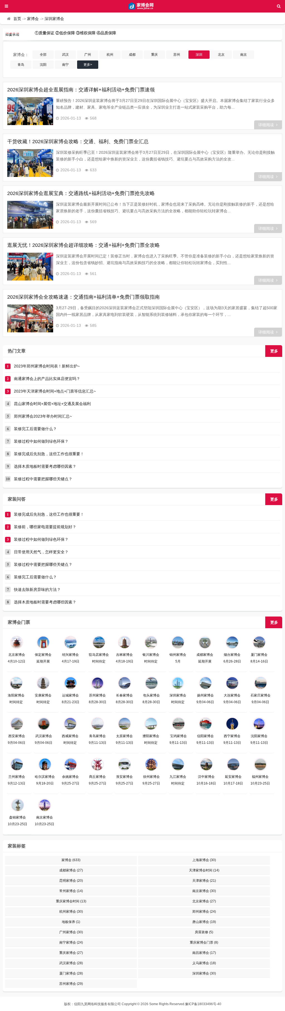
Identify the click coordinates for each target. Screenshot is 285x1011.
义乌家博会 (204, 963)
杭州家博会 (71, 911)
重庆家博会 (71, 953)
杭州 (110, 55)
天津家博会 (204, 881)
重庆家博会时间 (71, 901)
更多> (87, 65)
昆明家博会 (71, 881)
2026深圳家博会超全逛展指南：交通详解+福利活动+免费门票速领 (81, 89)
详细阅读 (266, 125)
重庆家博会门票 (204, 942)
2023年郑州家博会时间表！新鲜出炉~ (47, 366)
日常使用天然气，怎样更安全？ (41, 552)
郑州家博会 (204, 911)
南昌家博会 (204, 953)
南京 (243, 55)
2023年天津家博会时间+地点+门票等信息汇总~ (55, 391)
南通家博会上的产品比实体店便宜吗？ (47, 378)
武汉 (65, 55)
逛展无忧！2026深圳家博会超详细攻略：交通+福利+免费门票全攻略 (83, 245)
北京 (221, 55)
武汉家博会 (71, 963)
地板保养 (71, 922)
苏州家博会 (71, 984)
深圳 (199, 55)
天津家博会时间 (204, 870)
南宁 (65, 65)
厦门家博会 (71, 973)
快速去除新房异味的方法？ (37, 589)
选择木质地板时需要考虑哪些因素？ (45, 466)
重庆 (154, 55)
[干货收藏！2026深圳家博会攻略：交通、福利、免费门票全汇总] (30, 163)
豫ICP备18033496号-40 (203, 1004)
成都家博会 (71, 870)
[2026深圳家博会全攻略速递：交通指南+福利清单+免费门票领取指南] (30, 318)
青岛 (21, 65)
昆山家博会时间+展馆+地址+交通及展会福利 (52, 403)
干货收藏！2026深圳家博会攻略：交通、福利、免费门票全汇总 (78, 141)
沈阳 (43, 65)
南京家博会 (204, 891)
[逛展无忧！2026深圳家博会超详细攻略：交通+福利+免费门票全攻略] (30, 267)
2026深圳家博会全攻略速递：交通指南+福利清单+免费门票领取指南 (83, 297)
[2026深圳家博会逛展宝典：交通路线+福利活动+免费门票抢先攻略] (30, 215)
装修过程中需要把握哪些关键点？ (43, 479)
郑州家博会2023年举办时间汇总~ (43, 416)
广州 (87, 55)
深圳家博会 (54, 18)
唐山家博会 (204, 922)
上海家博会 (204, 860)
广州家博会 (71, 932)
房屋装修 (204, 932)
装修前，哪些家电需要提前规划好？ (45, 527)
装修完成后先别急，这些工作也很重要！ (49, 454)
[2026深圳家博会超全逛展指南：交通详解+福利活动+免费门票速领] (30, 111)
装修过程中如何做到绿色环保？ (41, 441)
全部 (43, 55)
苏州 (176, 55)
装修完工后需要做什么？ (35, 429)
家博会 (33, 18)
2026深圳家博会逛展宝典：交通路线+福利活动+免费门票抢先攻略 (81, 193)
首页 (17, 18)
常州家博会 (71, 891)
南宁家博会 (71, 942)
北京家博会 (204, 901)
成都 (132, 55)
